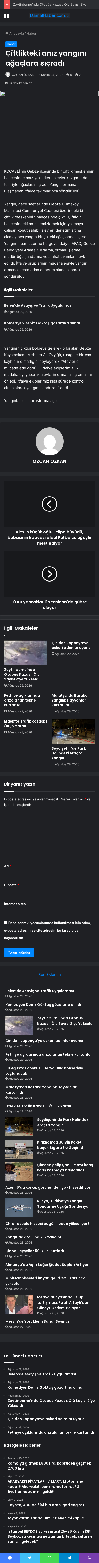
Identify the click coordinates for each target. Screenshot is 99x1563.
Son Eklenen (49, 974)
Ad (7, 866)
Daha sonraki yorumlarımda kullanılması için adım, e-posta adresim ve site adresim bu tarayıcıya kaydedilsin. (47, 930)
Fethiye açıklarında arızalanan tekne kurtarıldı (22, 700)
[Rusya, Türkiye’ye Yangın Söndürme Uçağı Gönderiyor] (19, 1207)
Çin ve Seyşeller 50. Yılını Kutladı (34, 1250)
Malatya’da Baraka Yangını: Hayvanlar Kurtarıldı (70, 700)
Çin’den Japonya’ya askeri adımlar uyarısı (72, 645)
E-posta (11, 885)
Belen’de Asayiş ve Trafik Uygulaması (38, 305)
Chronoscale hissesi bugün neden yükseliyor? (47, 1223)
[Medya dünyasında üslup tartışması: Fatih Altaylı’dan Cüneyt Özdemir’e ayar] (19, 1304)
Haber (31, 33)
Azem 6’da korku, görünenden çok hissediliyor (47, 1187)
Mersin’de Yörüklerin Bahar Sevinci (37, 1321)
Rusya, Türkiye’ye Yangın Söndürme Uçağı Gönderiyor (63, 1203)
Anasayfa (16, 33)
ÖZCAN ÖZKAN (23, 75)
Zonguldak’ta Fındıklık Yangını (33, 1237)
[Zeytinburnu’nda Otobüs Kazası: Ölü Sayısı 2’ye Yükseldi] (25, 652)
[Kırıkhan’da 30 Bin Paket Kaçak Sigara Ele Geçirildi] (19, 1149)
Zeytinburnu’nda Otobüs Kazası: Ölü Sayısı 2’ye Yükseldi (22, 674)
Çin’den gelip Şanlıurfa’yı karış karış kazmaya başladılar (65, 1167)
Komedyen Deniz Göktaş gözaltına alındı (42, 323)
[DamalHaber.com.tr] (49, 15)
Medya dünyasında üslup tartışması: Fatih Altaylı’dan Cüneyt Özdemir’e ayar (63, 1302)
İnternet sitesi (15, 904)
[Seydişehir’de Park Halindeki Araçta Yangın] (73, 731)
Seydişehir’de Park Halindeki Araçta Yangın (69, 753)
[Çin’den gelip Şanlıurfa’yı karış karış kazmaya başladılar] (19, 1171)
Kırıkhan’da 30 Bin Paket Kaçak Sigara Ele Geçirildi (60, 1145)
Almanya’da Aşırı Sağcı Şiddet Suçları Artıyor (47, 1264)
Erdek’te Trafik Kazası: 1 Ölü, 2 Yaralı (25, 724)
